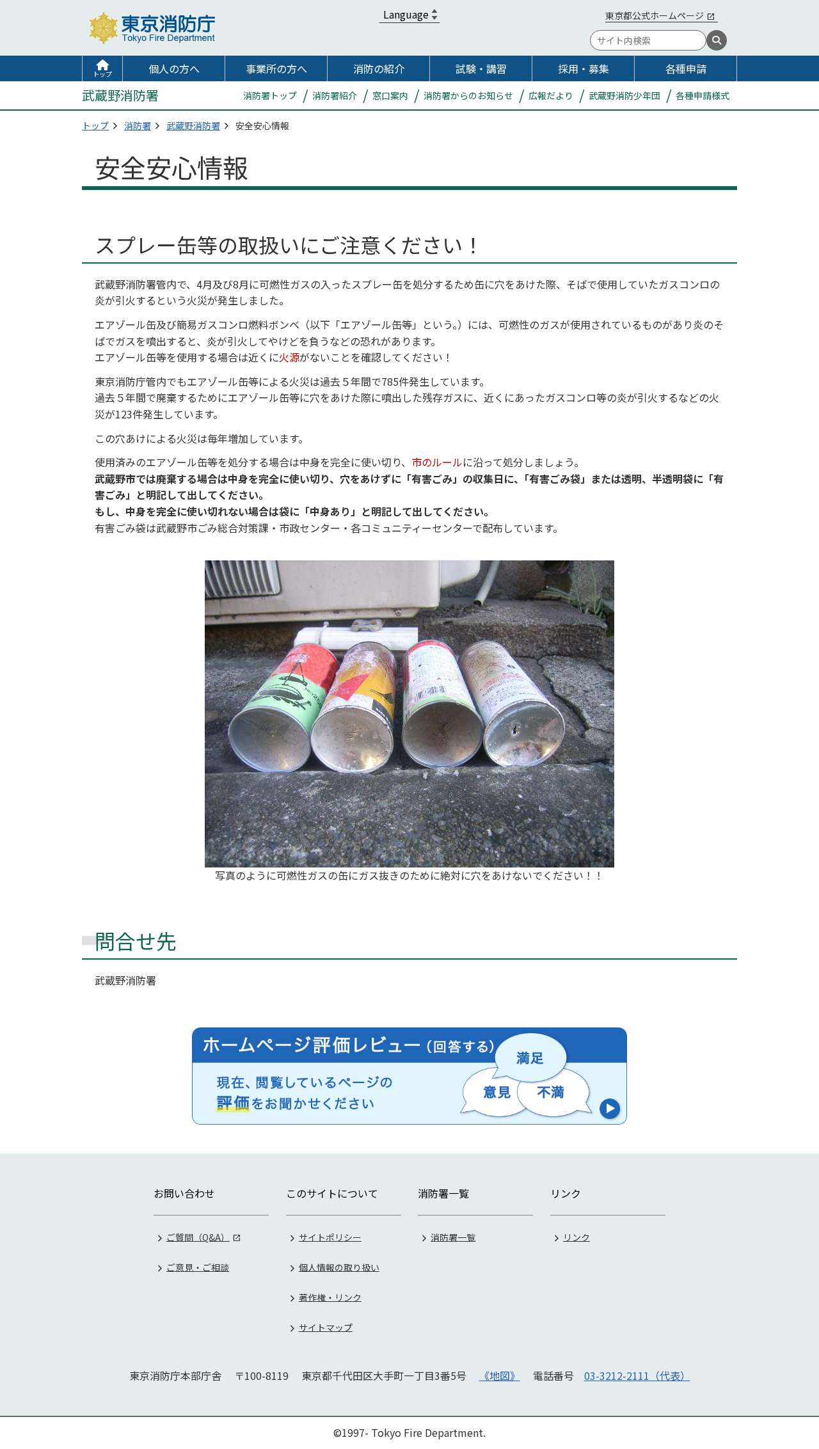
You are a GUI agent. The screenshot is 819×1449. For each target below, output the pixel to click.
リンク (576, 1236)
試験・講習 (481, 68)
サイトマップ (326, 1326)
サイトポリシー (330, 1236)
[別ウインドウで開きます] (409, 1076)
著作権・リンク (330, 1296)
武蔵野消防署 (193, 125)
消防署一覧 (453, 1236)
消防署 (137, 125)
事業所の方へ (276, 68)
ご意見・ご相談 (197, 1266)
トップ (102, 74)
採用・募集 (583, 68)
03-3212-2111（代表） (637, 1375)
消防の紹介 (378, 68)
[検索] (716, 40)
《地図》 (499, 1375)
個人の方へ (174, 68)
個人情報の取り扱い (339, 1266)
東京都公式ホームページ (654, 15)
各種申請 (685, 68)
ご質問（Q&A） (198, 1236)
